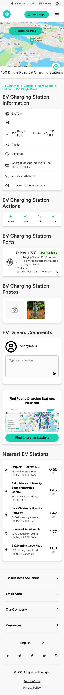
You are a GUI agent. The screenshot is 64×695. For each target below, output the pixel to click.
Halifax (6, 89)
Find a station (24, 3)
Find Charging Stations (32, 438)
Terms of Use (32, 681)
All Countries (10, 85)
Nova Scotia (45, 85)
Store (47, 3)
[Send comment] (54, 374)
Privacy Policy (32, 687)
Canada (28, 85)
